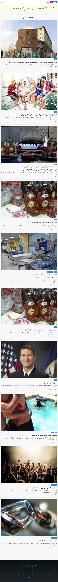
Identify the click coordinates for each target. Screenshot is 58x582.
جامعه (55, 164)
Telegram (27, 565)
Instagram (30, 565)
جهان (55, 112)
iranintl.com (32, 10)
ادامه (29, 556)
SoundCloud (35, 565)
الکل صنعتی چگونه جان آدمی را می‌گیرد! (46, 277)
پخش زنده (42, 2)
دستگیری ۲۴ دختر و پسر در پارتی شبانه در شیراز (44, 488)
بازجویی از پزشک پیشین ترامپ (49, 382)
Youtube (32, 565)
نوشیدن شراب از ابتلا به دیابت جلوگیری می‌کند (45, 540)
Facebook (25, 565)
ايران (55, 59)
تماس (14, 574)
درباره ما (54, 574)
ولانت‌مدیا (24, 570)
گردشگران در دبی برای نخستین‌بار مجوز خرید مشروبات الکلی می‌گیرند (38, 115)
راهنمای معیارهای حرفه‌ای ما (43, 574)
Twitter (22, 565)
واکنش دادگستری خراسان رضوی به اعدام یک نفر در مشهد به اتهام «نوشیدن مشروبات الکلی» (32, 62)
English (8, 574)
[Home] (53, 3)
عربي (3, 574)
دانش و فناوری (50, 272)
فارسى (29, 577)
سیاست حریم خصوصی (23, 574)
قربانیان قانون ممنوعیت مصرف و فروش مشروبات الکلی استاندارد (40, 170)
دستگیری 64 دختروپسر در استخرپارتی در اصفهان (44, 435)
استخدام (32, 574)
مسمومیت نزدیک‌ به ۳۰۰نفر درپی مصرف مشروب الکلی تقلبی (41, 330)
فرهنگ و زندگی (54, 432)
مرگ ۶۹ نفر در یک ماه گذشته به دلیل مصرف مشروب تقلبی (42, 222)
